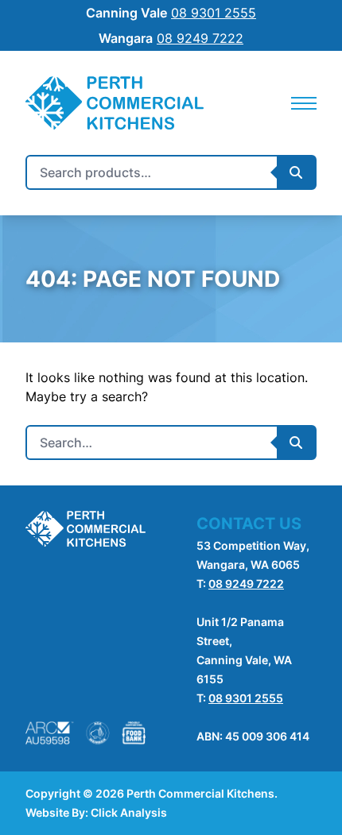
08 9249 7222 (246, 583)
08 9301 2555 (245, 698)
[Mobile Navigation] (304, 103)
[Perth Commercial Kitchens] (114, 103)
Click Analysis (129, 812)
